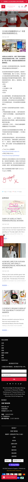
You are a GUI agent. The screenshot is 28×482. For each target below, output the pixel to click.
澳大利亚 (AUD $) (17, 460)
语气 (2, 345)
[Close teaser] (4, 235)
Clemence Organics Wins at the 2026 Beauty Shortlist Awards (14, 310)
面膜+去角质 (4, 353)
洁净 (2, 343)
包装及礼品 (4, 360)
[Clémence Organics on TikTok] (20, 384)
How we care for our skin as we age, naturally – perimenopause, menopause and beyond (14, 264)
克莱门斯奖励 (14, 431)
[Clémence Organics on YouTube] (10, 384)
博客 (14, 19)
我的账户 (14, 428)
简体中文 (7, 460)
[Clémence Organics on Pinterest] (13, 384)
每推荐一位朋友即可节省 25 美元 (14, 434)
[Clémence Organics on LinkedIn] (18, 384)
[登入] (22, 7)
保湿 (2, 350)
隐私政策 (14, 453)
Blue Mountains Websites (14, 470)
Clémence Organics (12, 468)
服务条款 (14, 450)
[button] (2, 241)
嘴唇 (2, 355)
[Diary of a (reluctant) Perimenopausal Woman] (14, 207)
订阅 (14, 437)
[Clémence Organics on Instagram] (16, 384)
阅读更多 (4, 238)
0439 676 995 (9, 414)
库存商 (14, 440)
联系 (7, 416)
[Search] (19, 7)
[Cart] (25, 7)
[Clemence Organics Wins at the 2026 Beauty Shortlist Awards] (14, 297)
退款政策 (14, 456)
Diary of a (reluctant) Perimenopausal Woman (12, 220)
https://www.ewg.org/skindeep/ (10, 155)
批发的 (14, 447)
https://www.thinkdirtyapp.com (10, 151)
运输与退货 (14, 444)
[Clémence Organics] (11, 6)
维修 (2, 348)
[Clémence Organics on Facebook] (7, 384)
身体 (2, 358)
